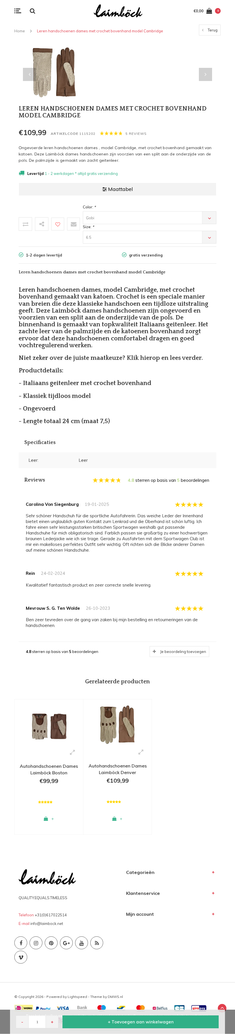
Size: (88, 226)
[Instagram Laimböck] (36, 942)
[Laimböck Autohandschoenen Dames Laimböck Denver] (117, 724)
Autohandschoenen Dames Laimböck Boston (49, 769)
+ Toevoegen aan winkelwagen (141, 1022)
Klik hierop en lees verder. (165, 358)
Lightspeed (77, 996)
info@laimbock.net (46, 923)
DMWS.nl (115, 996)
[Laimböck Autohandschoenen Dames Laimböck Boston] (49, 724)
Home (19, 31)
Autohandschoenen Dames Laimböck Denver (118, 769)
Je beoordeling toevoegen (183, 651)
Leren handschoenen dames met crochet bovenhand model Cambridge (100, 31)
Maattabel (120, 189)
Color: (89, 207)
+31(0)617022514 (51, 915)
